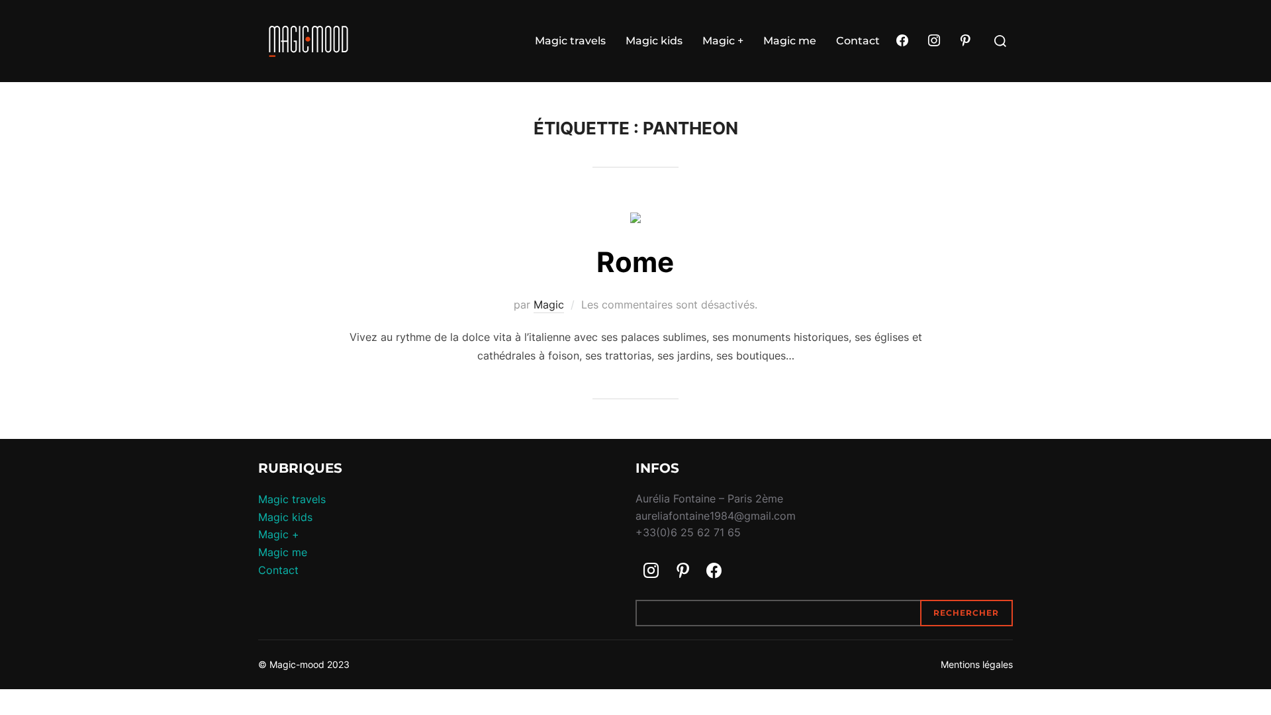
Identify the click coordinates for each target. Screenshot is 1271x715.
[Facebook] (902, 41)
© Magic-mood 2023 (304, 664)
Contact (858, 40)
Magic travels (570, 40)
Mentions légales (977, 664)
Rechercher (966, 613)
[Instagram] (934, 41)
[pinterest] (965, 41)
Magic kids (654, 40)
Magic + (722, 40)
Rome (635, 262)
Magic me (789, 40)
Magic (549, 304)
